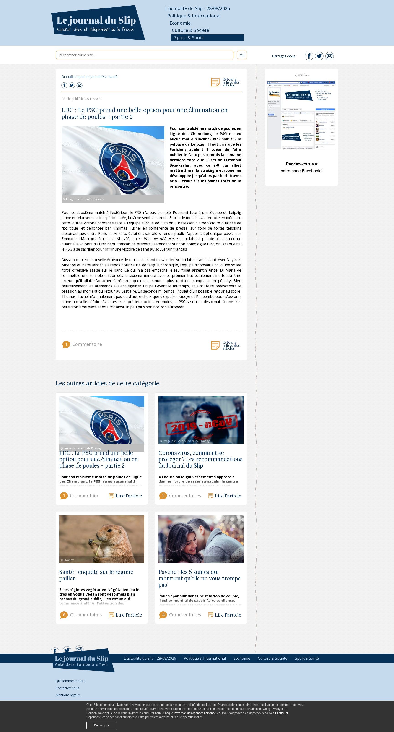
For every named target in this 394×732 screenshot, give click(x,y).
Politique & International (193, 16)
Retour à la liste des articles (231, 82)
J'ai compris (101, 725)
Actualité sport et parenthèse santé (89, 77)
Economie (180, 23)
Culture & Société (190, 30)
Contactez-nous (67, 688)
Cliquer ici (281, 713)
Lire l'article (129, 496)
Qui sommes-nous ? (70, 681)
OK (242, 55)
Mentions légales (68, 695)
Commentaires (181, 495)
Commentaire (83, 344)
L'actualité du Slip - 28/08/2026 (197, 8)
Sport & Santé (189, 37)
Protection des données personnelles (197, 713)
